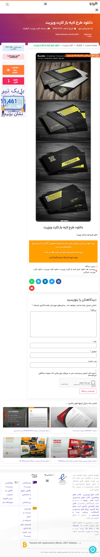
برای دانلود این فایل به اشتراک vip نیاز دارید (83, 55)
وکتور (84, 506)
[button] (45, 4)
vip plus (89, 528)
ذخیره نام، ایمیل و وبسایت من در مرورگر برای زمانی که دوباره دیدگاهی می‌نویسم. (67, 374)
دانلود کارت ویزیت (51, 269)
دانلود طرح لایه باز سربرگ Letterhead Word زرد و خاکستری (31, 431)
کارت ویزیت (35, 28)
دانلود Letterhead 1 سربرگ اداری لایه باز (84, 431)
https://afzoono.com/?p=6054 (67, 34)
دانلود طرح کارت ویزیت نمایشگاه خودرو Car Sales (34, 461)
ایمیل (93, 351)
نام (94, 342)
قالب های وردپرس (91, 494)
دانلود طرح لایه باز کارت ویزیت (72, 269)
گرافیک (26, 28)
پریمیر (85, 512)
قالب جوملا (88, 500)
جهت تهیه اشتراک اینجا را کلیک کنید (63, 257)
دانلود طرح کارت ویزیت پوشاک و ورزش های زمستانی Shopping (77, 461)
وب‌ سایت (92, 361)
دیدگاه (93, 310)
